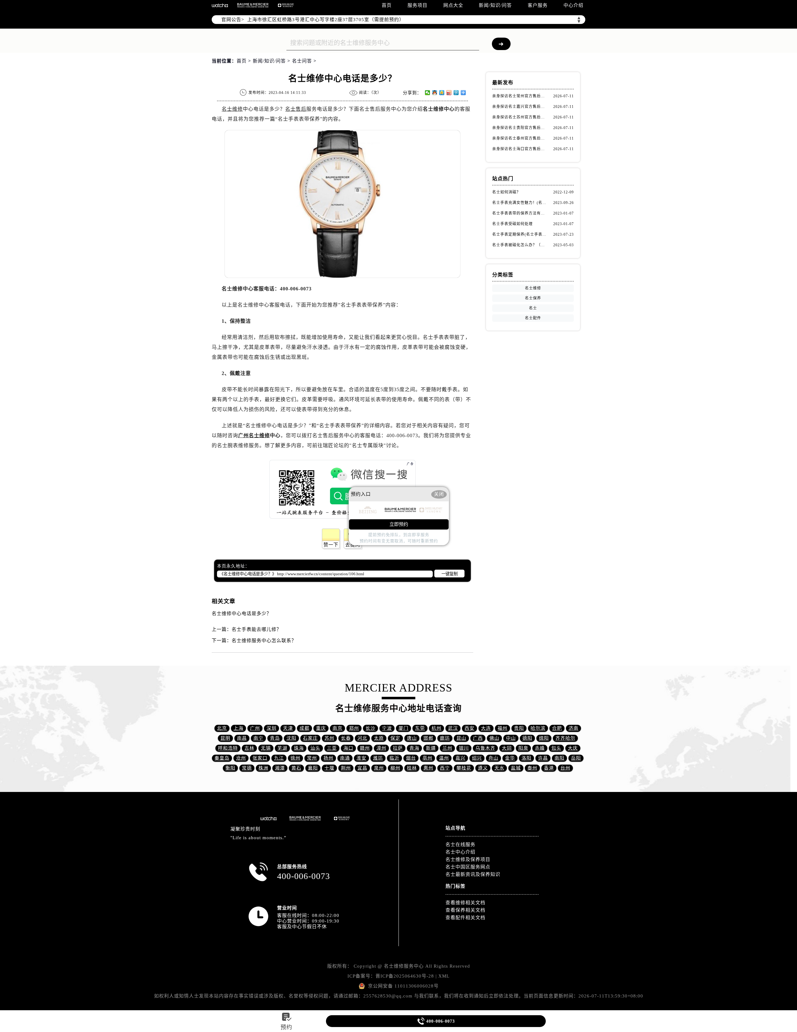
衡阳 (230, 768)
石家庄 (310, 738)
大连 (486, 728)
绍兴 (477, 758)
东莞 (420, 728)
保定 (395, 738)
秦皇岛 (222, 758)
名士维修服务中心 (404, 966)
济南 (573, 728)
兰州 (447, 748)
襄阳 (313, 768)
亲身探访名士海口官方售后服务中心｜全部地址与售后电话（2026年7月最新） (520, 149)
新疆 (431, 748)
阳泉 (523, 748)
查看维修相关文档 (465, 902)
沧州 (241, 758)
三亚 (332, 748)
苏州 (329, 738)
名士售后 (295, 109)
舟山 (493, 758)
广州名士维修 (254, 435)
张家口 (259, 758)
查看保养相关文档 (465, 910)
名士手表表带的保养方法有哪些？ (520, 213)
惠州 (428, 768)
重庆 (321, 728)
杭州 (436, 728)
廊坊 (445, 738)
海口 (348, 748)
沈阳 (291, 738)
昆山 (461, 738)
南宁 (258, 738)
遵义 (483, 768)
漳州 (381, 748)
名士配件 (533, 318)
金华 (510, 758)
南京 (337, 728)
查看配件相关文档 (465, 917)
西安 (469, 728)
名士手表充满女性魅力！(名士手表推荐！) (520, 203)
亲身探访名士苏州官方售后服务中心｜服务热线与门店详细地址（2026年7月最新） (520, 117)
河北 (362, 738)
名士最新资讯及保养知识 (473, 874)
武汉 (453, 728)
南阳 (559, 758)
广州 (255, 728)
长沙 (370, 728)
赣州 (365, 748)
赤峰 (540, 748)
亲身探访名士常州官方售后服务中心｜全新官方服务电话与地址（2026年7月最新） (520, 96)
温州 (444, 758)
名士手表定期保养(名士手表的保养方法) (520, 234)
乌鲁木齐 (485, 748)
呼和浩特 (228, 748)
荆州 (346, 768)
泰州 (532, 768)
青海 (414, 748)
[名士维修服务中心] (252, 5)
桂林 (412, 768)
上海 (238, 728)
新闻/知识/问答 (495, 5)
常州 (312, 758)
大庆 (573, 748)
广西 (478, 738)
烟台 (411, 758)
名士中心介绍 (460, 851)
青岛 (275, 738)
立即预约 (398, 524)
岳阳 (576, 758)
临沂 (394, 758)
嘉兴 (460, 758)
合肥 (557, 728)
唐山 (412, 738)
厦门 (403, 728)
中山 (511, 738)
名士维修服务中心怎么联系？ (264, 640)
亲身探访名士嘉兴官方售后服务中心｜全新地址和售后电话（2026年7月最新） (520, 106)
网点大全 (453, 5)
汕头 (315, 748)
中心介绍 (573, 5)
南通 (345, 758)
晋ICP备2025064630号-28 (404, 976)
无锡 (266, 748)
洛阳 (526, 758)
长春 (346, 738)
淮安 (361, 758)
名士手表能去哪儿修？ (256, 629)
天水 (499, 768)
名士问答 (302, 60)
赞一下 (330, 544)
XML (444, 976)
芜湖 (282, 748)
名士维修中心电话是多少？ (241, 613)
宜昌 (362, 768)
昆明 (225, 738)
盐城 (516, 768)
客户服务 (538, 5)
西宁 (445, 768)
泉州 (379, 768)
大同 (507, 748)
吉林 (249, 748)
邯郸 (428, 738)
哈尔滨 (538, 728)
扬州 (328, 758)
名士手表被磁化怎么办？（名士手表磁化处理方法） (520, 245)
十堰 (329, 768)
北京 (222, 728)
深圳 (271, 728)
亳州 (427, 758)
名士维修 (232, 109)
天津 (288, 728)
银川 (464, 748)
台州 (565, 768)
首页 (387, 5)
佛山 (494, 738)
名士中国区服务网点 (468, 866)
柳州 (395, 768)
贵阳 (519, 728)
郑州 (354, 728)
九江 (279, 758)
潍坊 (378, 758)
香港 (549, 768)
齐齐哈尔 (565, 738)
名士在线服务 (460, 844)
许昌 (543, 758)
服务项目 (417, 5)
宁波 (387, 728)
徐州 (295, 758)
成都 (304, 728)
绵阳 (544, 738)
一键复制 (449, 574)
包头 (556, 748)
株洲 (263, 768)
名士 (533, 308)
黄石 (296, 768)
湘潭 (280, 768)
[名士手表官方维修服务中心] (220, 5)
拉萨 (398, 748)
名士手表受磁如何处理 (512, 224)
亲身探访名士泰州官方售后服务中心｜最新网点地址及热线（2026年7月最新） (520, 138)
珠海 (299, 748)
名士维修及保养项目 (468, 859)
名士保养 (533, 298)
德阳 (527, 738)
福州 (502, 728)
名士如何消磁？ (506, 192)
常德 (247, 768)
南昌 (242, 738)
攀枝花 (463, 768)
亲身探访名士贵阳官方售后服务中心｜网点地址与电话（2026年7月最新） (520, 128)
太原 (379, 738)
